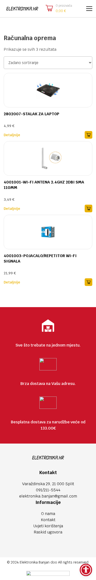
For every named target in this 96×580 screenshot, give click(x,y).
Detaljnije (12, 135)
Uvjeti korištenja (48, 526)
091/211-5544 (48, 490)
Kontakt (48, 519)
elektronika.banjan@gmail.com (48, 496)
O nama (48, 513)
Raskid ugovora (48, 532)
